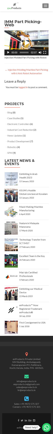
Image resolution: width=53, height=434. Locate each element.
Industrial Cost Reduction (20, 129)
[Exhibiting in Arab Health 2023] (11, 179)
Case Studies (13, 118)
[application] (26, 42)
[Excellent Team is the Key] (11, 261)
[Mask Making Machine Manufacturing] (11, 211)
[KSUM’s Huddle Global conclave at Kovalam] (11, 195)
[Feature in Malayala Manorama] (11, 228)
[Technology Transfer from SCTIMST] (11, 244)
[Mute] (40, 52)
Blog (9, 112)
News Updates (14, 135)
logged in (23, 87)
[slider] (24, 52)
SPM (9, 152)
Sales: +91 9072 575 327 (26, 403)
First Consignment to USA (32, 322)
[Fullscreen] (44, 52)
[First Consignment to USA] (11, 327)
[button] (26, 43)
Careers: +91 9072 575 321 (26, 406)
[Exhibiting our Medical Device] (11, 293)
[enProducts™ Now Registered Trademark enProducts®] (11, 310)
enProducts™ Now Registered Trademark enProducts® (30, 309)
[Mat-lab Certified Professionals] (11, 277)
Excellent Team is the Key (32, 256)
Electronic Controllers (18, 124)
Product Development (18, 141)
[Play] (8, 52)
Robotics (12, 147)
